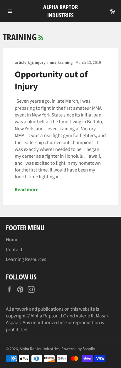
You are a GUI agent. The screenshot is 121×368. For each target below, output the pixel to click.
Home (12, 239)
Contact (14, 249)
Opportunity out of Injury (51, 80)
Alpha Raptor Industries (60, 11)
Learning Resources (26, 259)
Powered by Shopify (78, 349)
